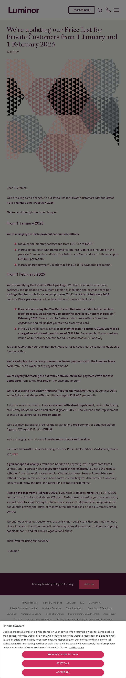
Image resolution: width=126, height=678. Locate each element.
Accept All (63, 672)
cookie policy (76, 647)
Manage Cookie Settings (63, 654)
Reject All (62, 663)
